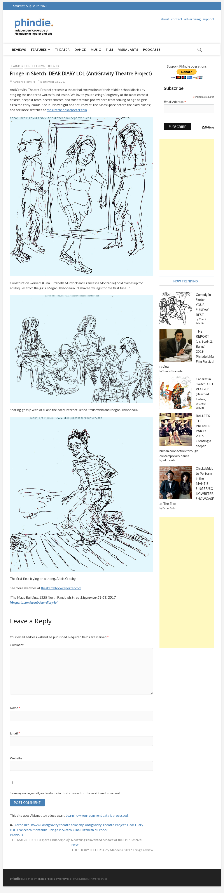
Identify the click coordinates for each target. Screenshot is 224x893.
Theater (62, 49)
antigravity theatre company (63, 825)
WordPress (64, 878)
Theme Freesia (47, 878)
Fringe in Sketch (60, 830)
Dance (80, 49)
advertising (192, 19)
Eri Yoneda (169, 460)
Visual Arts (128, 49)
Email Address (175, 102)
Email (15, 733)
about (165, 19)
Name (15, 708)
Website (16, 758)
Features (39, 49)
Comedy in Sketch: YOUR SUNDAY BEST (203, 305)
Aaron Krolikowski (23, 81)
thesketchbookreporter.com (67, 110)
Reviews (19, 49)
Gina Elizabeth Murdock (90, 830)
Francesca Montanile (32, 830)
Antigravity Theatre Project (105, 825)
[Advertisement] (186, 204)
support (208, 19)
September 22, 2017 (52, 81)
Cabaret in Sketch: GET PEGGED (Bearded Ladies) (205, 389)
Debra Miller (170, 508)
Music (96, 49)
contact (176, 19)
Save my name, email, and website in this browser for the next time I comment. (65, 793)
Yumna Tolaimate (173, 371)
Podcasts (152, 49)
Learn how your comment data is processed (97, 815)
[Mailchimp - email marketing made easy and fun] (207, 130)
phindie (15, 878)
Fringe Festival (35, 66)
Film (109, 49)
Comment (17, 645)
